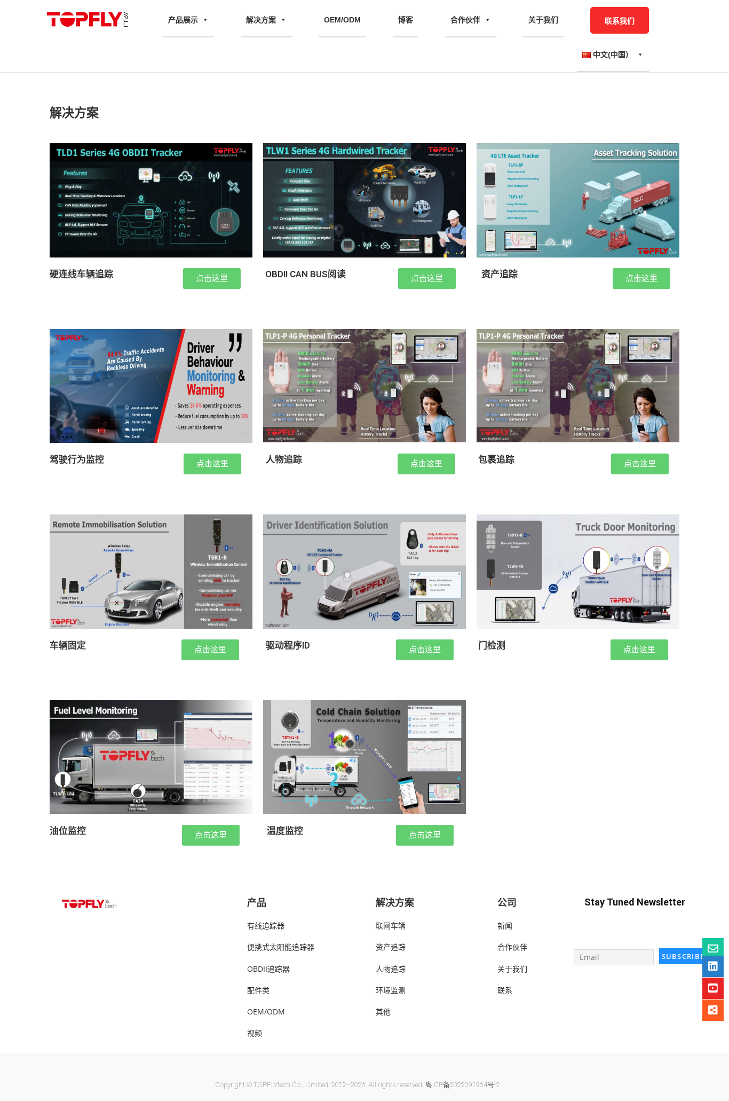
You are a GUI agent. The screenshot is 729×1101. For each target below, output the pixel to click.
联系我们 (620, 20)
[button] (212, 278)
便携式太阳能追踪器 (280, 947)
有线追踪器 (265, 925)
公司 (507, 902)
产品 (256, 902)
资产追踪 (391, 947)
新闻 (504, 925)
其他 (383, 1011)
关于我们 (543, 19)
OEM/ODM (342, 19)
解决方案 (261, 19)
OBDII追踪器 (268, 969)
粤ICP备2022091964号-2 (462, 1085)
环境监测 (391, 990)
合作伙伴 (465, 19)
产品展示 (183, 19)
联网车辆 (391, 925)
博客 (405, 19)
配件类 (258, 990)
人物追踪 (391, 969)
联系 (504, 990)
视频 (254, 1033)
